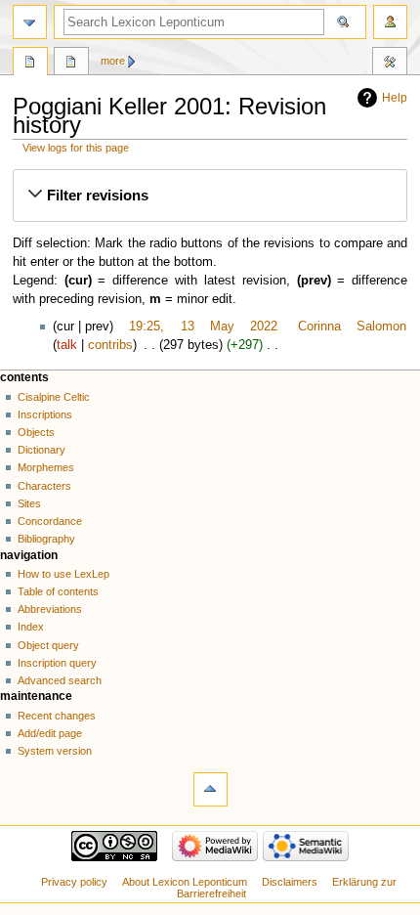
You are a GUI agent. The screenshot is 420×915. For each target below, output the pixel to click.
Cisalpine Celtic (54, 397)
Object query (48, 645)
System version (55, 751)
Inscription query (57, 663)
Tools (389, 63)
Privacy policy (74, 882)
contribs (110, 345)
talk (67, 345)
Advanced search (60, 680)
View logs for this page (75, 147)
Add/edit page (50, 733)
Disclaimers (289, 882)
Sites (29, 503)
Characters (44, 486)
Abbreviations (50, 609)
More (113, 60)
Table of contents (58, 591)
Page (30, 63)
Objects (36, 432)
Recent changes (57, 715)
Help (394, 98)
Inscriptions (45, 414)
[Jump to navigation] (30, 22)
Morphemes (46, 467)
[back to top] (210, 789)
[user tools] (390, 22)
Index (31, 626)
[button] (209, 195)
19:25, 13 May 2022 (202, 326)
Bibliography (46, 539)
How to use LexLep (63, 574)
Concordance (50, 521)
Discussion (71, 63)
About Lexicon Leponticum (184, 882)
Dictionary (41, 450)
